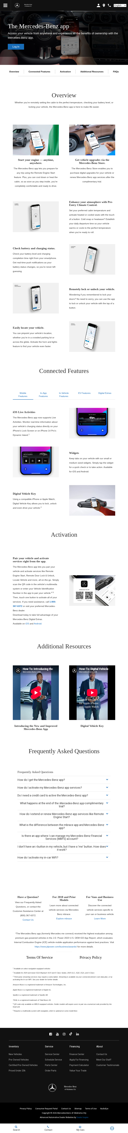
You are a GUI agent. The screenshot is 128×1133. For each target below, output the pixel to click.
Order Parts (50, 1070)
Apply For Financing (79, 1059)
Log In (15, 46)
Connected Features (39, 71)
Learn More (100, 918)
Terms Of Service (39, 957)
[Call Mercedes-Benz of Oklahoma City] (109, 5)
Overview (14, 71)
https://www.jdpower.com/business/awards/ (56, 946)
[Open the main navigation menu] (5, 5)
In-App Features (43, 394)
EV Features (84, 393)
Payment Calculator (79, 1065)
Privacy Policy (91, 957)
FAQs (116, 71)
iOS (27, 623)
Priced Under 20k (17, 1070)
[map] (104, 5)
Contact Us (28, 920)
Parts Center (51, 1065)
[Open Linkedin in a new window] (77, 1034)
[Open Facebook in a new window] (50, 1034)
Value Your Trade (77, 1070)
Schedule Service (53, 1059)
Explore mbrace (64, 918)
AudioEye (104, 1109)
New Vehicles (15, 1054)
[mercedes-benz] (17, 5)
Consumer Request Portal (46, 1109)
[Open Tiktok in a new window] (70, 1034)
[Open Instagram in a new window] (64, 1034)
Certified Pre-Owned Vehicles (23, 1065)
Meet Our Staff (103, 1059)
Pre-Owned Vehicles (19, 1059)
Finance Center (76, 1054)
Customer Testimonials (107, 1065)
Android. (38, 623)
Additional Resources (91, 71)
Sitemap (77, 1109)
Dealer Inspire (82, 1117)
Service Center (52, 1054)
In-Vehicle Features (64, 394)
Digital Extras (104, 393)
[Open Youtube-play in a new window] (57, 1034)
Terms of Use (91, 1109)
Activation (65, 71)
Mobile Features (22, 394)
